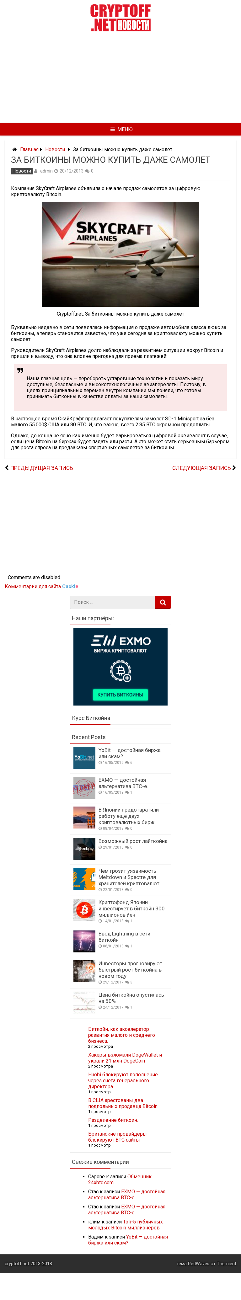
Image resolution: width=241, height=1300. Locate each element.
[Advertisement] (120, 77)
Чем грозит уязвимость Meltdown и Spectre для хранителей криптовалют (129, 877)
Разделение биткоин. (113, 1120)
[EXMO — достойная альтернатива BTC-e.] (84, 797)
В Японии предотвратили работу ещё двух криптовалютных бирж (129, 816)
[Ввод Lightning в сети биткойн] (84, 951)
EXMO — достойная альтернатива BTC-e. (123, 783)
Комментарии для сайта (41, 586)
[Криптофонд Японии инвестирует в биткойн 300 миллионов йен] (84, 919)
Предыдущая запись (41, 468)
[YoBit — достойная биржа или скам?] (84, 767)
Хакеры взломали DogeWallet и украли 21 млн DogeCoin (125, 1058)
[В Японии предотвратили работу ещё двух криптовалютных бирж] (84, 827)
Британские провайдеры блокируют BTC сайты (117, 1137)
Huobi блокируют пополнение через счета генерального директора (123, 1081)
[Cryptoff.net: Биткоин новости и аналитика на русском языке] (120, 30)
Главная (29, 149)
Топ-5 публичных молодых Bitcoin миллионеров (125, 1225)
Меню (125, 129)
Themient (226, 1263)
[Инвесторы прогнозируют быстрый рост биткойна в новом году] (84, 980)
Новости (55, 149)
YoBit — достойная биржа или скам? (128, 1240)
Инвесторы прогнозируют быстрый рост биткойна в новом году (130, 969)
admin (46, 171)
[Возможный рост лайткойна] (84, 858)
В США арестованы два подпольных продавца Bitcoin (123, 1103)
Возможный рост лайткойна (133, 841)
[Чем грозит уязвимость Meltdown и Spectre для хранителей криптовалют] (84, 888)
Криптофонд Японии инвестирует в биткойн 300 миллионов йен (132, 908)
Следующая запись (201, 468)
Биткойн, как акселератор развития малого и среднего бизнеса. (121, 1035)
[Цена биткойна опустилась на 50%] (84, 1012)
